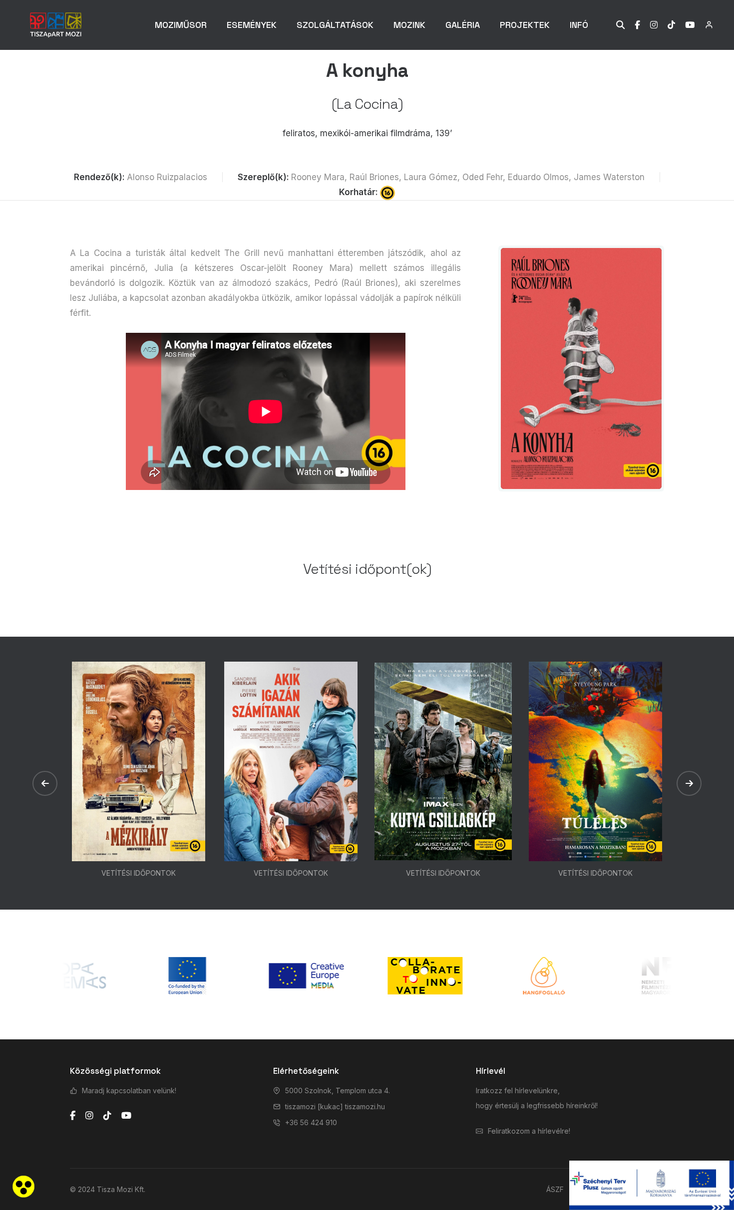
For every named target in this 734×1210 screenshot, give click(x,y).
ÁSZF (555, 1189)
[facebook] (72, 1115)
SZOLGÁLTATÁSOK (335, 24)
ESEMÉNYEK (252, 24)
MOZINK (409, 24)
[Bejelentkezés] (704, 24)
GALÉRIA (462, 24)
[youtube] (126, 1115)
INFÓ (579, 24)
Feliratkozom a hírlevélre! (529, 1131)
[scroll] (716, 605)
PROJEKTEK (525, 24)
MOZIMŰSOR (181, 24)
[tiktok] (107, 1115)
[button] (44, 783)
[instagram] (89, 1115)
